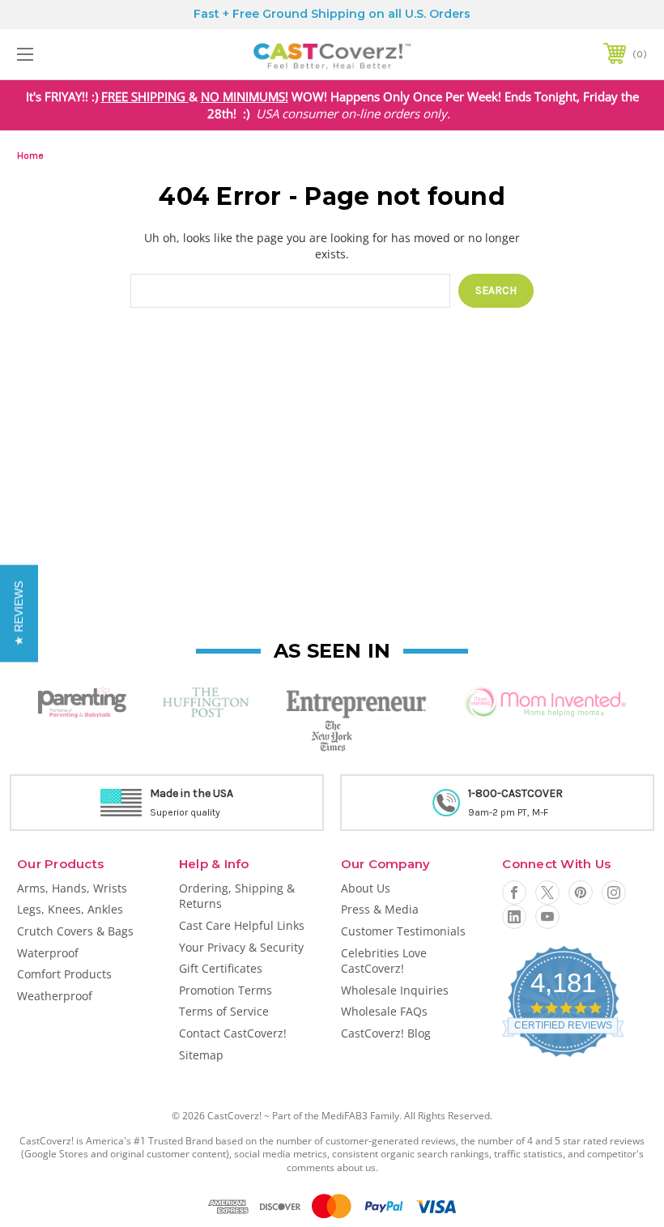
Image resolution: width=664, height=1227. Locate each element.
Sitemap (201, 1055)
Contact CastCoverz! (233, 1033)
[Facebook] (514, 892)
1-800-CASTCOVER (509, 793)
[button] (19, 613)
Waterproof (48, 953)
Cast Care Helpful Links (241, 925)
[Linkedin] (514, 917)
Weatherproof (54, 995)
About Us (365, 888)
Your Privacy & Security (241, 947)
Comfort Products (64, 974)
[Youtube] (547, 917)
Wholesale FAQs (384, 1011)
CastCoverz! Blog (386, 1033)
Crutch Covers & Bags (75, 931)
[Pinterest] (580, 892)
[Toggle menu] (80, 54)
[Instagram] (614, 892)
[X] (547, 892)
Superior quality (178, 812)
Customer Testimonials (403, 931)
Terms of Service (224, 1011)
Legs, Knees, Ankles (70, 909)
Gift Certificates (220, 968)
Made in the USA (185, 793)
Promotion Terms (225, 990)
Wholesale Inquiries (395, 990)
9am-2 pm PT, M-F (502, 812)
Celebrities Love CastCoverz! (384, 961)
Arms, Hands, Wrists (72, 888)
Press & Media (380, 909)
